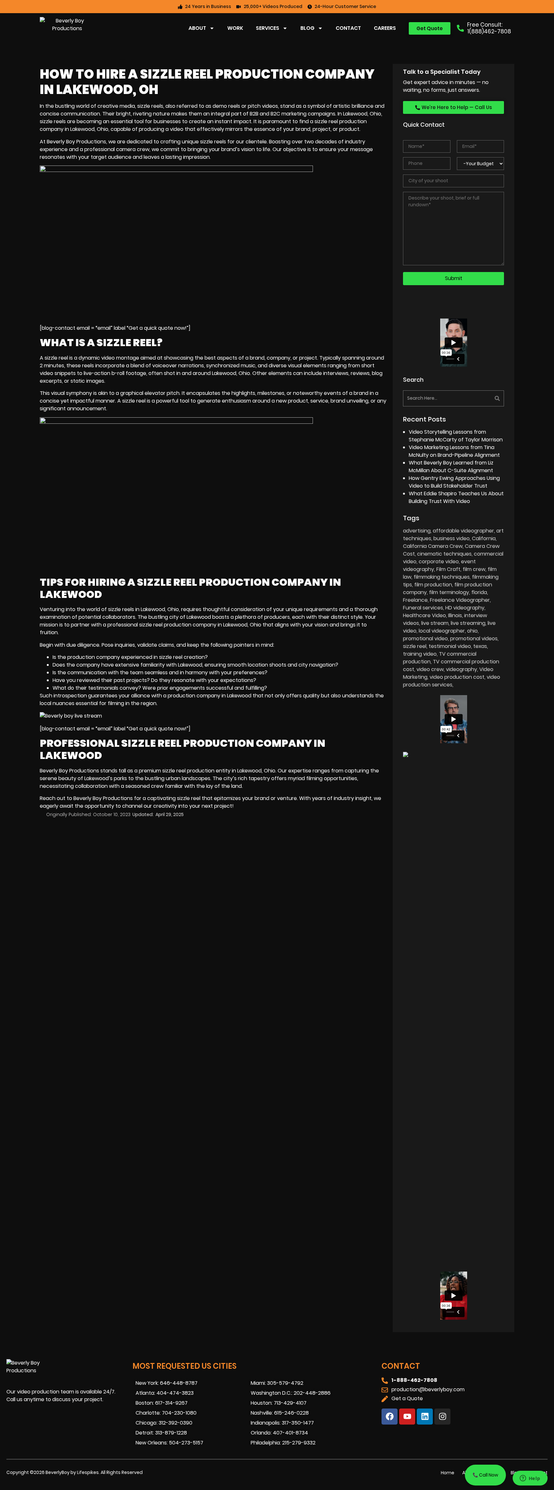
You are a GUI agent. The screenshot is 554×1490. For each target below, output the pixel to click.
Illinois (455, 615)
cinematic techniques (444, 554)
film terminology (449, 592)
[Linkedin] (425, 1417)
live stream (435, 623)
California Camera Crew (433, 546)
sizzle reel (134, 400)
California (484, 538)
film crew (474, 569)
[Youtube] (407, 1417)
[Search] (480, 398)
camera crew (132, 149)
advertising (417, 530)
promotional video (425, 638)
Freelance (415, 600)
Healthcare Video (424, 615)
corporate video (439, 561)
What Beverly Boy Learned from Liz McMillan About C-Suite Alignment (451, 466)
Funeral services (423, 607)
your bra (252, 798)
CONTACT (348, 28)
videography (461, 669)
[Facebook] (390, 1417)
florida (479, 592)
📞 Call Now (485, 1475)
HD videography (464, 607)
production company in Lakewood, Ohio (212, 624)
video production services (451, 680)
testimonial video (450, 646)
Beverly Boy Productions (69, 770)
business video (451, 538)
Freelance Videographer (460, 600)
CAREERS (385, 28)
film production (433, 584)
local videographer (442, 630)
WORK (235, 28)
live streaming (468, 623)
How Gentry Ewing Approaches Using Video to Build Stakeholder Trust (454, 482)
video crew (430, 669)
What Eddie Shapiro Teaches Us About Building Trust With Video (456, 497)
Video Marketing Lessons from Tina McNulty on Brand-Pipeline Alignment (454, 451)
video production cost (457, 677)
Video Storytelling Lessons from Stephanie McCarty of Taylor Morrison (456, 435)
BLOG (307, 28)
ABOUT (197, 28)
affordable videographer (463, 530)
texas (480, 646)
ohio (472, 630)
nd (266, 798)
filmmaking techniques (442, 577)
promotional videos (474, 638)
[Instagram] (442, 1417)
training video (420, 654)
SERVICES (267, 28)
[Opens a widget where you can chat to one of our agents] (530, 1479)
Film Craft (448, 569)
